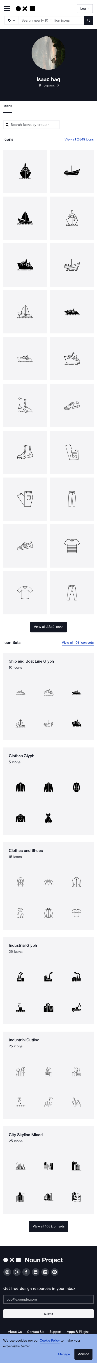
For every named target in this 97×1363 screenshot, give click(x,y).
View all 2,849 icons (79, 139)
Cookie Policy (50, 1340)
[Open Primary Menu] (7, 9)
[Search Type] (11, 20)
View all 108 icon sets (78, 643)
